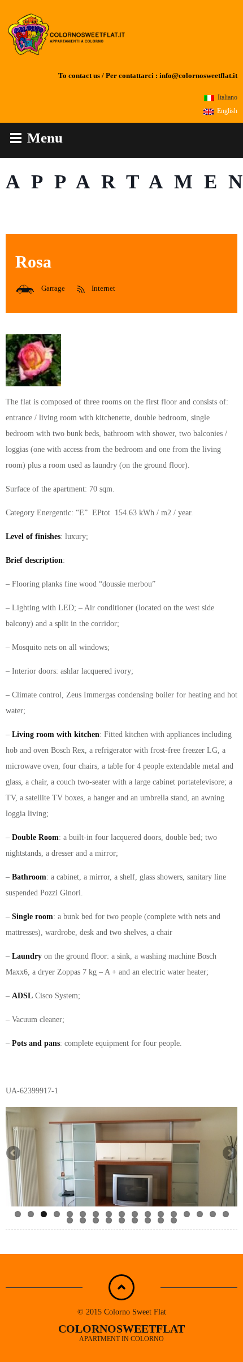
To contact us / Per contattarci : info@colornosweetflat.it (147, 76)
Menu (45, 137)
